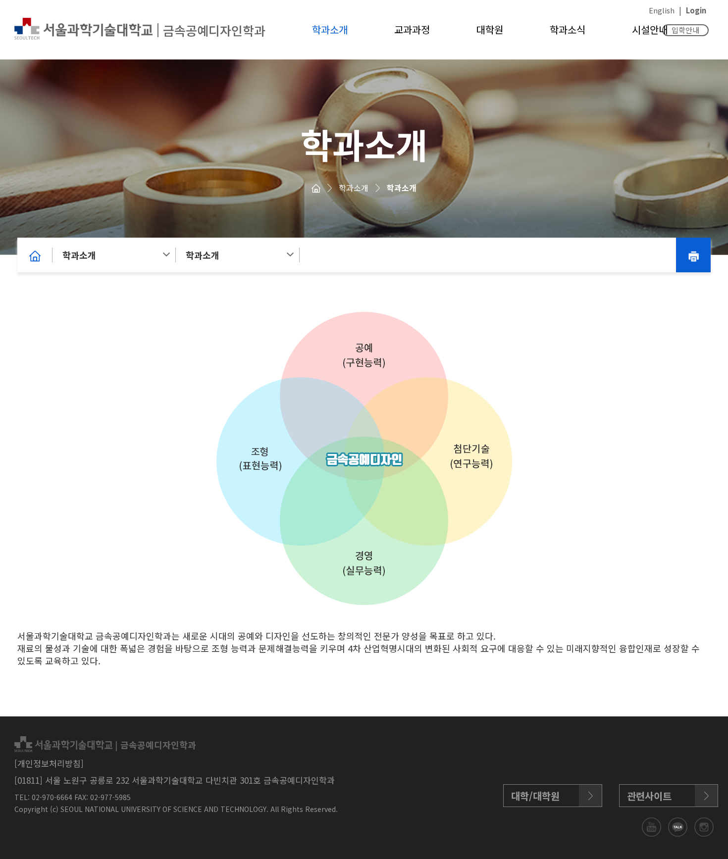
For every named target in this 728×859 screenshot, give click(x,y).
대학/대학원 (535, 796)
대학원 (489, 29)
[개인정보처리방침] (49, 763)
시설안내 (650, 29)
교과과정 (412, 29)
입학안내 (685, 30)
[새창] (652, 825)
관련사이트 (649, 796)
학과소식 (567, 29)
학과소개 (330, 29)
